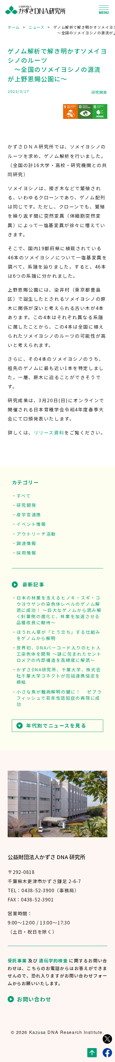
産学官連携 (29, 514)
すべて (24, 495)
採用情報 (26, 552)
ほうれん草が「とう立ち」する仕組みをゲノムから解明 (59, 635)
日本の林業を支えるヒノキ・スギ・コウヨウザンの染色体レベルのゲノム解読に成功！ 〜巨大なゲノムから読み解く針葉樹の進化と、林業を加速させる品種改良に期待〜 (59, 609)
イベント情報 (31, 524)
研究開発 (99, 92)
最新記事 (33, 584)
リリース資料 (49, 432)
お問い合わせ (34, 999)
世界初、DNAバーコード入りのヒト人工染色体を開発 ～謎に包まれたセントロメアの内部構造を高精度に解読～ (59, 653)
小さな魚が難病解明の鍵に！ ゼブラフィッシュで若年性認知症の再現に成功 (59, 697)
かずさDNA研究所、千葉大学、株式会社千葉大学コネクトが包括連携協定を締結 (59, 675)
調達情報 (26, 543)
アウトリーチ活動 (36, 534)
